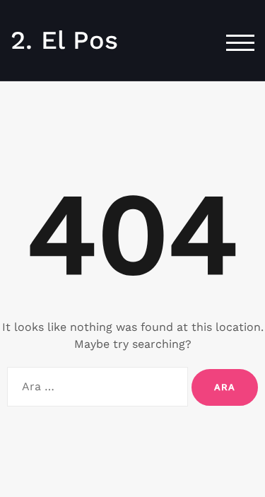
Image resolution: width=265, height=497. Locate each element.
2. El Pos (64, 40)
